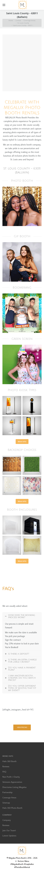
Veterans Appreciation (12, 782)
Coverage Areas (9, 797)
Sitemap (6, 802)
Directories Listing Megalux (14, 787)
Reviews (5, 766)
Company (6, 820)
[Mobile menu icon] (3, 4)
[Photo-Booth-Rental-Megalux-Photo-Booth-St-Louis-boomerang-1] (22, 313)
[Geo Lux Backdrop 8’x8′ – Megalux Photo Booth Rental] (11, 485)
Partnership (7, 792)
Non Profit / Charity (11, 776)
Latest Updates (9, 835)
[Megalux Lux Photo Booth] (31, 525)
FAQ (4, 771)
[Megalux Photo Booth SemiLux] (11, 525)
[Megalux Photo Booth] (11, 405)
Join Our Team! (9, 830)
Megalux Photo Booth (17, 858)
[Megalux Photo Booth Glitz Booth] (31, 545)
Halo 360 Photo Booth (12, 808)
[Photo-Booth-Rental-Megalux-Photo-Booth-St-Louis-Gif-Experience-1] (22, 262)
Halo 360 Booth (9, 761)
